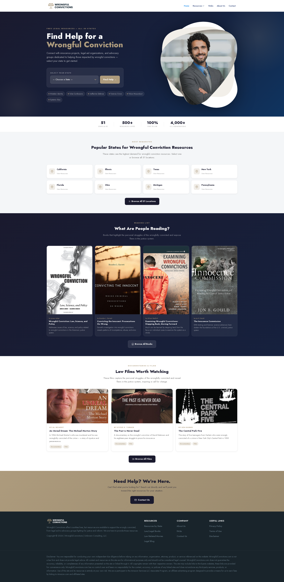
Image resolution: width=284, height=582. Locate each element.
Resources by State (153, 526)
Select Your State (60, 73)
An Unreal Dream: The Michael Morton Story (73, 430)
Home (186, 5)
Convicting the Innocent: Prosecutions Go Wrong (116, 322)
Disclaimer (214, 536)
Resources (197, 5)
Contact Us (144, 499)
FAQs (210, 5)
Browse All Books (143, 343)
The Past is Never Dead (126, 430)
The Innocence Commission (207, 321)
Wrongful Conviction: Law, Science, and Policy (68, 322)
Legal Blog (149, 541)
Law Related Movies (153, 536)
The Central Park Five (190, 430)
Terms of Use (215, 531)
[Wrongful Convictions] (60, 5)
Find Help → (110, 79)
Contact (232, 5)
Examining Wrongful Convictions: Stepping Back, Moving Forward (161, 322)
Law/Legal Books (152, 531)
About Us (221, 5)
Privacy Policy (215, 526)
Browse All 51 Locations (143, 201)
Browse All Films (143, 458)
